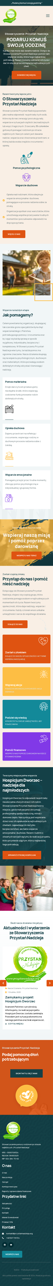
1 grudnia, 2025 (14, 992)
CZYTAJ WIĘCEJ (15, 1023)
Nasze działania (14, 988)
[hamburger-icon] (48, 16)
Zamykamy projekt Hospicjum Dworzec (20, 999)
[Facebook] (4, 1244)
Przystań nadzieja (30, 988)
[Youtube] (11, 1244)
